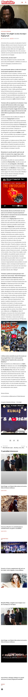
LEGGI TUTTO (3, 490)
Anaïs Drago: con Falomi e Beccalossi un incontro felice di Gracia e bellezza (14, 487)
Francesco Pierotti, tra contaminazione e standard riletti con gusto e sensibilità (12, 527)
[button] (22, 2)
